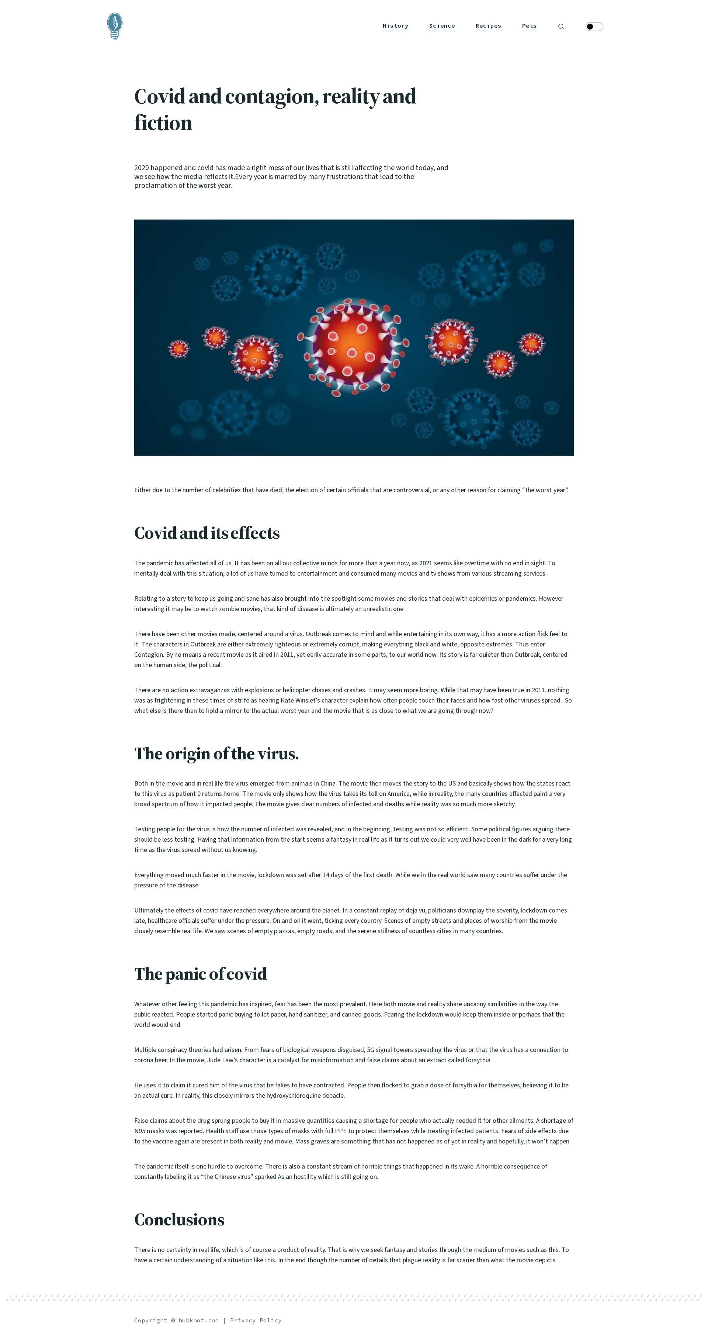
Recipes (489, 25)
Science (442, 25)
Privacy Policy (256, 1320)
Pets (529, 25)
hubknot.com (198, 1320)
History (396, 25)
